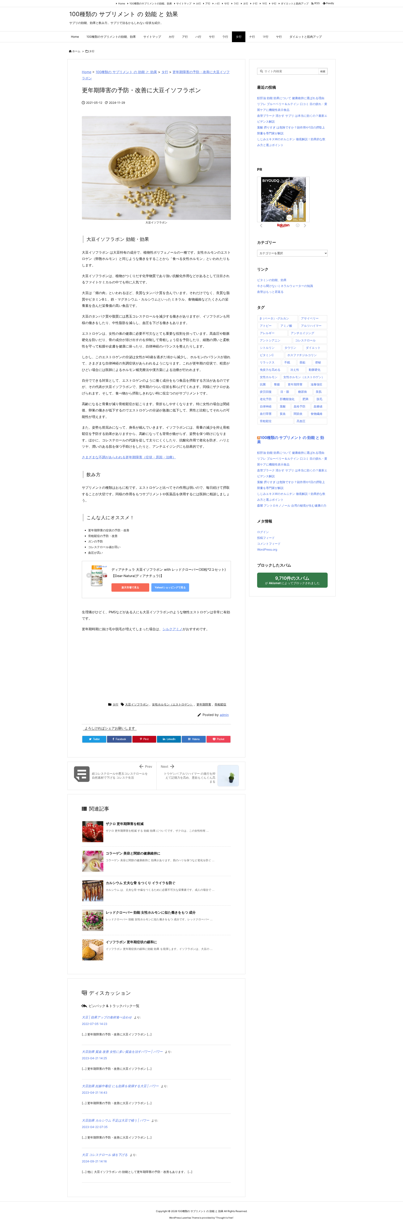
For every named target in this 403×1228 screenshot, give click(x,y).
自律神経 (266, 406)
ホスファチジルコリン (302, 355)
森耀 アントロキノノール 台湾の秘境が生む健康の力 (291, 505)
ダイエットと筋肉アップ (295, 3)
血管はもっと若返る (270, 291)
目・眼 (284, 391)
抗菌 (263, 384)
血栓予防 (299, 406)
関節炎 (298, 413)
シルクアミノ (172, 629)
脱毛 (319, 399)
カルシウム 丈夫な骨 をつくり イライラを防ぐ (140, 883)
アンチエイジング (302, 333)
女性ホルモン (268, 377)
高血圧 (301, 421)
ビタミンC (267, 355)
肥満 (305, 399)
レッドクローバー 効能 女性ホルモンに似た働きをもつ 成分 (151, 912)
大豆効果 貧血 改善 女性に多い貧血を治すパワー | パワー (122, 1052)
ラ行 (236, 3)
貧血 (283, 413)
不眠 (287, 362)
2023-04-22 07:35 (95, 1127)
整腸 (277, 384)
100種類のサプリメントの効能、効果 (151, 3)
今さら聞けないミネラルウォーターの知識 (285, 286)
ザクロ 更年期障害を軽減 (125, 824)
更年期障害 (203, 704)
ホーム (76, 51)
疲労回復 (266, 391)
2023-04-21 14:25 (94, 1058)
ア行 (207, 3)
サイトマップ (183, 3)
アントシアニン (270, 340)
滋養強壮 (316, 384)
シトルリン (267, 347)
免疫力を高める (270, 369)
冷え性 (294, 369)
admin (224, 715)
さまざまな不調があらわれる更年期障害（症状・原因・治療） (129, 457)
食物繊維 (316, 413)
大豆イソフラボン (137, 704)
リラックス (267, 362)
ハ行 (217, 3)
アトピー (266, 325)
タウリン (290, 347)
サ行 (226, 3)
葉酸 (283, 406)
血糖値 (318, 406)
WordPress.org (267, 549)
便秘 (318, 362)
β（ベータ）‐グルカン (274, 318)
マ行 (264, 3)
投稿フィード (266, 537)
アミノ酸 (286, 325)
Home (121, 3)
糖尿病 (302, 391)
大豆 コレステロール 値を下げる (105, 1155)
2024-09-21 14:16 (94, 1161)
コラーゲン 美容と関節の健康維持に (133, 853)
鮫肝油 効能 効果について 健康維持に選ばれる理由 (290, 98)
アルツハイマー (311, 325)
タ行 (245, 3)
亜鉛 (302, 362)
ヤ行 (273, 3)
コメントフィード (269, 543)
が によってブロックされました (294, 582)
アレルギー (267, 333)
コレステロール (305, 340)
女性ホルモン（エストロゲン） (172, 704)
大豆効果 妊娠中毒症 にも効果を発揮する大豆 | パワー (120, 1086)
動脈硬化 (315, 369)
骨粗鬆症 (220, 704)
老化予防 (266, 399)
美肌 (319, 391)
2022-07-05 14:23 (94, 1024)
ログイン (263, 532)
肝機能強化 (287, 399)
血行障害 (266, 413)
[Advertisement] (156, 666)
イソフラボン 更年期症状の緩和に (131, 942)
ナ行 (255, 3)
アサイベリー (310, 318)
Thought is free (224, 1217)
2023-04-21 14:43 (94, 1092)
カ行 (198, 3)
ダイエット (313, 347)
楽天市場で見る (130, 587)
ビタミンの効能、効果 (272, 280)
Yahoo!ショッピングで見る (170, 587)
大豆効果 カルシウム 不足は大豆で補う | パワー (115, 1120)
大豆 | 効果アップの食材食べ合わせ (107, 1017)
